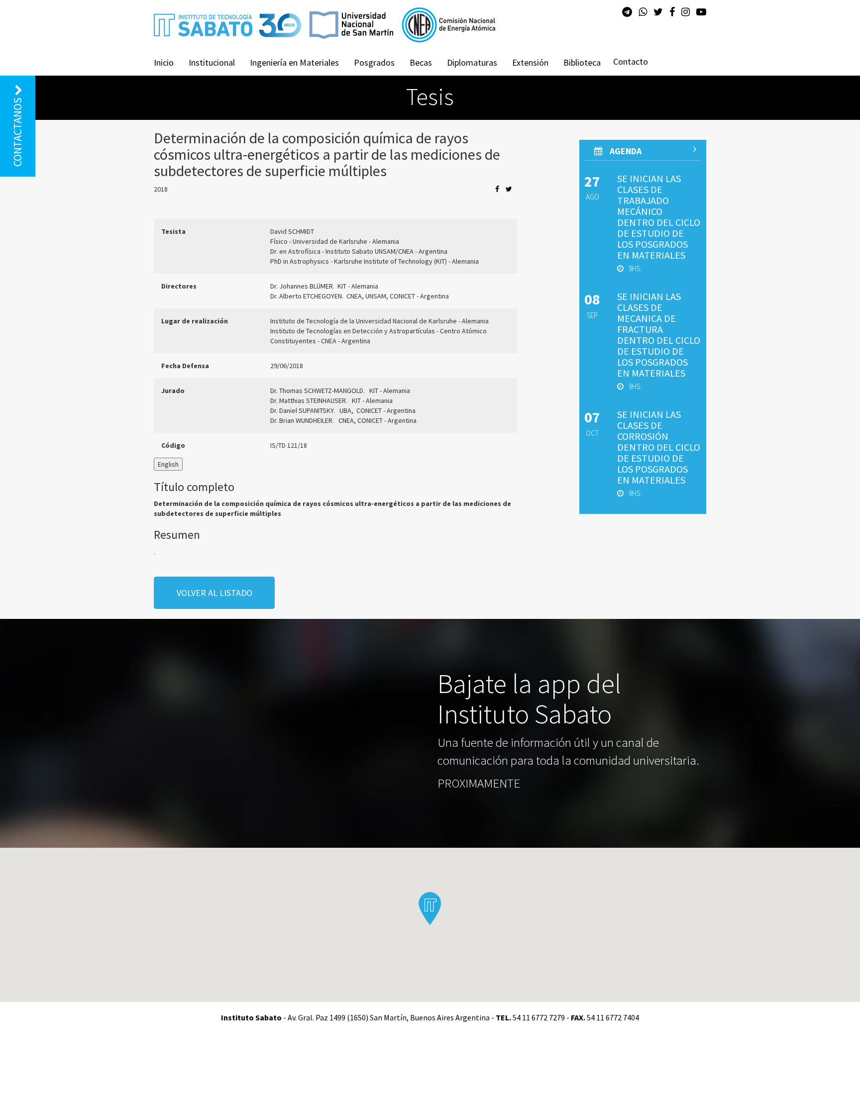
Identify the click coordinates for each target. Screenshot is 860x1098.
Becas (421, 62)
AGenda (625, 151)
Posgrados (374, 62)
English (168, 464)
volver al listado (214, 593)
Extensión (530, 62)
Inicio (164, 62)
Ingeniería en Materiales (294, 62)
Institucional (212, 62)
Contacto (630, 61)
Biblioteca (582, 62)
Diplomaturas (472, 62)
